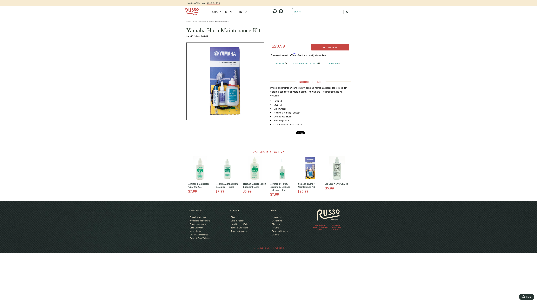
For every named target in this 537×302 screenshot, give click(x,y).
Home (188, 21)
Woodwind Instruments (200, 220)
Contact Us (277, 220)
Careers (275, 234)
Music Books (195, 231)
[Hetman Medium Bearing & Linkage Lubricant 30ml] (282, 179)
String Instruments (198, 224)
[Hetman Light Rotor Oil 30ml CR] (200, 179)
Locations (332, 63)
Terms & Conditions (239, 227)
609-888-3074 (213, 3)
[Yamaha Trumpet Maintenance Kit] (310, 179)
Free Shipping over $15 (305, 63)
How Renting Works (239, 224)
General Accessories (199, 234)
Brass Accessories (199, 21)
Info (243, 12)
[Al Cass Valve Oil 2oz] (337, 179)
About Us (279, 63)
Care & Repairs (237, 220)
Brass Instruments (198, 217)
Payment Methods (280, 231)
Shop (216, 12)
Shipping (276, 224)
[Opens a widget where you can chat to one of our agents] (526, 297)
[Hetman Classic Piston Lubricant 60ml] (255, 179)
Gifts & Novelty (196, 227)
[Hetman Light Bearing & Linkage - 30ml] (227, 179)
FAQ (233, 217)
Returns (275, 227)
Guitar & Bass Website (200, 238)
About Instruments (239, 231)
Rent (229, 12)
